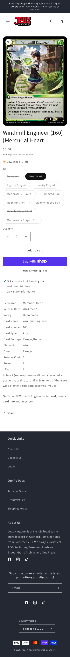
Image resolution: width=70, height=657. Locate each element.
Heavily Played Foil (21, 212)
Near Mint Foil (18, 203)
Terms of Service (18, 491)
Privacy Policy (16, 500)
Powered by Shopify (46, 649)
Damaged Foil (53, 194)
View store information (21, 291)
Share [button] (11, 413)
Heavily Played (47, 186)
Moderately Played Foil (24, 221)
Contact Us (15, 457)
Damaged (15, 177)
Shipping (7, 154)
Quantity (8, 228)
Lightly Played (18, 186)
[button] (8, 21)
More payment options (35, 270)
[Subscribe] (57, 588)
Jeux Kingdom (29, 649)
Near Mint (35, 176)
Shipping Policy (17, 508)
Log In (12, 466)
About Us (13, 449)
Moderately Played (21, 194)
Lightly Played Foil (50, 203)
